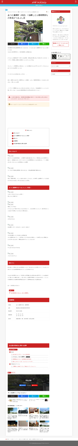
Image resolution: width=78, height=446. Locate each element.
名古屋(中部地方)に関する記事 (19, 143)
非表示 (31, 130)
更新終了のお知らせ (39, 5)
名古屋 (14, 372)
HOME (8, 439)
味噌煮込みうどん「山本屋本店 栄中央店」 (22, 359)
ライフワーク (16, 439)
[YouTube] (35, 385)
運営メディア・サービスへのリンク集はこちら (61, 44)
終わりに (15, 138)
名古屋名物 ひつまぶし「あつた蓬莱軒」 (20, 292)
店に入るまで (15, 133)
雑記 (10, 372)
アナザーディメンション (36, 443)
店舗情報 (15, 140)
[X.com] (28, 385)
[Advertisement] (49, 116)
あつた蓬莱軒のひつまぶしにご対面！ (21, 135)
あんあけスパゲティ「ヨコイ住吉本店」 (22, 354)
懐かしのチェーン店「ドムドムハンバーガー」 (23, 361)
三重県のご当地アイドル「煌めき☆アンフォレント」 (25, 366)
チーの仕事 (11, 439)
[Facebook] (22, 385)
